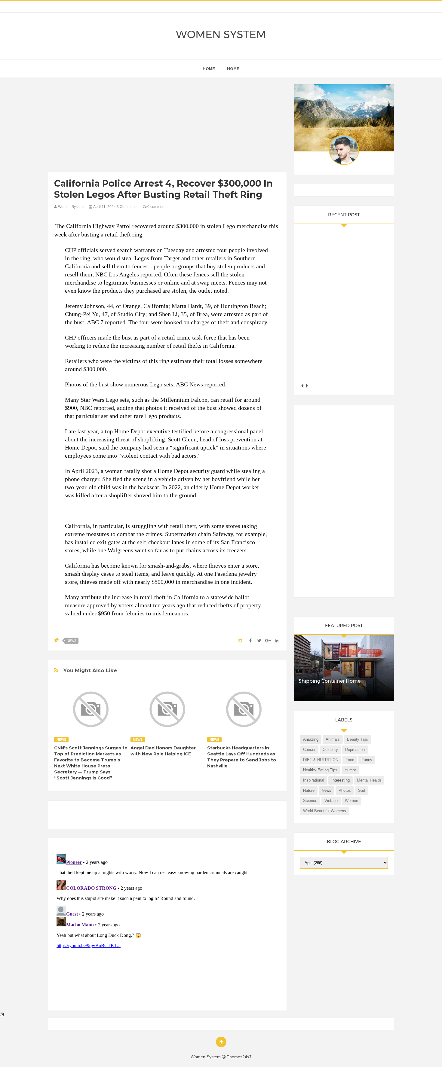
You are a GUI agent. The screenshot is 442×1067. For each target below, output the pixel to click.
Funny (366, 760)
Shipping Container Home (330, 681)
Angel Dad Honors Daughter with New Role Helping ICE (163, 751)
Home (233, 68)
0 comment (155, 207)
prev (302, 385)
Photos (345, 790)
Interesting (340, 780)
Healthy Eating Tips (320, 770)
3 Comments (127, 207)
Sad (361, 790)
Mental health (369, 780)
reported (150, 274)
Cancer (309, 749)
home (209, 68)
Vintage (331, 800)
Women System (221, 34)
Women (351, 800)
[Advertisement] (167, 126)
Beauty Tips (357, 739)
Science (310, 800)
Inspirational (313, 780)
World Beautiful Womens (324, 811)
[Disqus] (167, 927)
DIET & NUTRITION (320, 760)
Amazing (310, 739)
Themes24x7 (239, 1056)
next (307, 385)
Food (349, 760)
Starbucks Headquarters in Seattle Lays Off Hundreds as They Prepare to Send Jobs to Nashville (241, 757)
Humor (350, 770)
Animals (333, 739)
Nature (309, 790)
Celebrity (330, 749)
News (71, 640)
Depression (355, 749)
